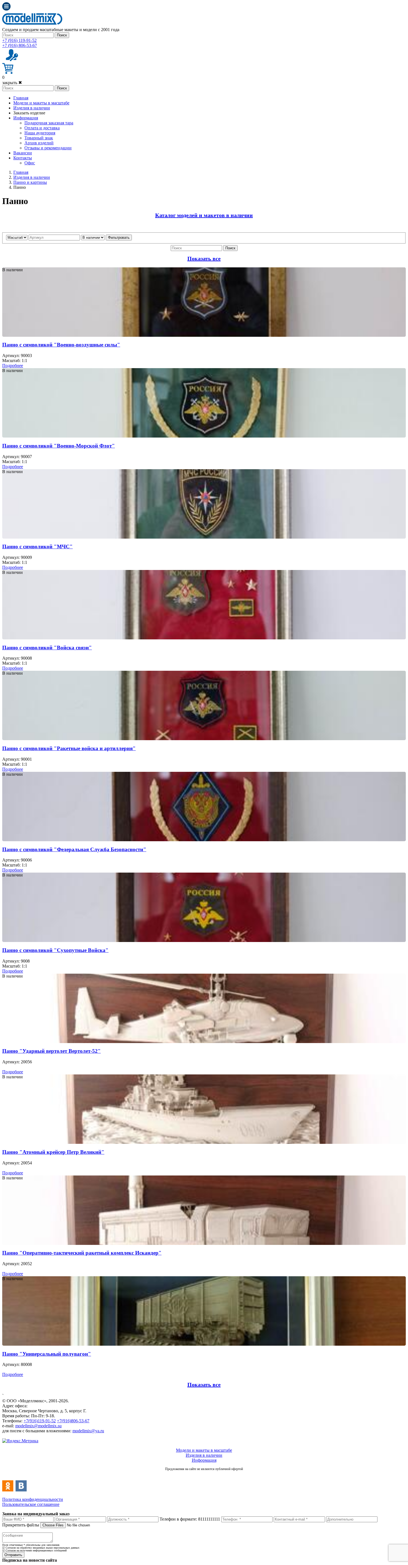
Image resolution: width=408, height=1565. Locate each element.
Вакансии (22, 152)
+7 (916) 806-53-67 (19, 45)
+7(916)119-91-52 (40, 1420)
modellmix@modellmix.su (38, 1425)
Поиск (62, 35)
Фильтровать (119, 237)
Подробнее (12, 365)
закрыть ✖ (12, 82)
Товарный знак (38, 137)
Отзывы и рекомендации (48, 147)
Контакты (22, 157)
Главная (20, 98)
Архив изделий (39, 142)
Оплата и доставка (42, 127)
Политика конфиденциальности (32, 1499)
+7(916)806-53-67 (73, 1420)
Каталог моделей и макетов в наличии (204, 215)
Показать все (204, 258)
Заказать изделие (29, 112)
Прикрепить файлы (20, 1525)
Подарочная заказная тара (48, 122)
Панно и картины (30, 182)
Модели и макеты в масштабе (41, 103)
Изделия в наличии (31, 107)
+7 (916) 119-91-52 (19, 40)
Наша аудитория (39, 132)
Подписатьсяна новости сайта (204, 1475)
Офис (29, 162)
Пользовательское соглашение (30, 1504)
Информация (25, 117)
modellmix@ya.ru (88, 1430)
